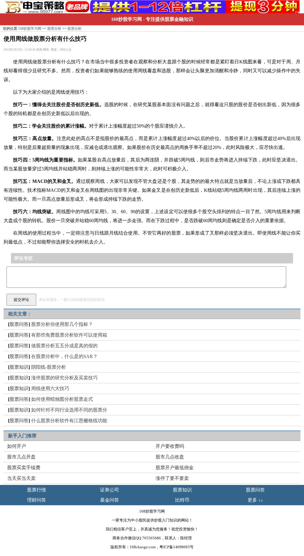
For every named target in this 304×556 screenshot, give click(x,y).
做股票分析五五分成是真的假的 (64, 345)
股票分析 (54, 28)
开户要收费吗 (170, 446)
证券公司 (109, 489)
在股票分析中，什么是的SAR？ (64, 356)
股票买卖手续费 (23, 467)
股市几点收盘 (170, 456)
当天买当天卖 (21, 478)
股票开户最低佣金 (175, 467)
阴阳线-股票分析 (48, 367)
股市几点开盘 (21, 456)
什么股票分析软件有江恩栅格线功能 (69, 420)
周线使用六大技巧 (50, 388)
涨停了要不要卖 (172, 478)
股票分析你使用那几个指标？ (62, 324)
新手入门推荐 (22, 435)
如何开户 (16, 446)
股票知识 (19, 367)
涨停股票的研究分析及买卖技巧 (64, 377)
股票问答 (19, 324)
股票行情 (36, 489)
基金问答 (109, 499)
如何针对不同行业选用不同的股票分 (69, 409)
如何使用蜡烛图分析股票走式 (62, 399)
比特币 (182, 499)
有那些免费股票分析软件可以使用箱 (69, 334)
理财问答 (36, 499)
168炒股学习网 (126, 19)
